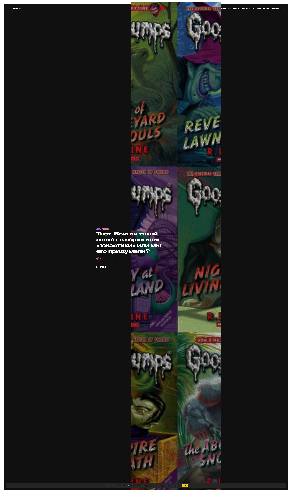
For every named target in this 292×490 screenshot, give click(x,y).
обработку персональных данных (161, 485)
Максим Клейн (103, 258)
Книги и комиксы (276, 8)
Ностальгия (105, 229)
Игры (253, 8)
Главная (223, 8)
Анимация (236, 8)
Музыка (259, 8)
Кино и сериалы (245, 8)
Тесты (229, 8)
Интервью (266, 8)
